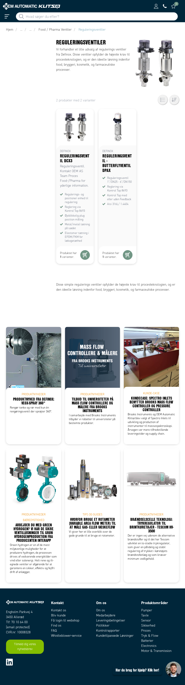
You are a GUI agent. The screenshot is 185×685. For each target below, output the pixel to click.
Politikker (102, 625)
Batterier (147, 641)
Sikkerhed (148, 625)
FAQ (54, 631)
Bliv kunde (58, 615)
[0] (173, 6)
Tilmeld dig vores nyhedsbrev (25, 646)
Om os (100, 610)
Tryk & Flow (149, 636)
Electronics (148, 646)
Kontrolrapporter (107, 631)
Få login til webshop (65, 620)
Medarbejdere (105, 615)
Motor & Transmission (156, 651)
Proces (146, 631)
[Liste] (162, 100)
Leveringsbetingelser (110, 620)
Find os (56, 625)
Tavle (145, 615)
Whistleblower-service (66, 636)
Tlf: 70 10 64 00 (17, 622)
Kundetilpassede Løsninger (114, 636)
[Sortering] (174, 100)
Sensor (146, 620)
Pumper (146, 610)
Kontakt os (58, 610)
